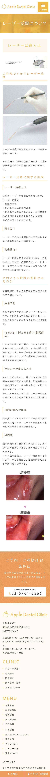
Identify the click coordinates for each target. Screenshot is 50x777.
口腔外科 (9, 724)
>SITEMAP (9, 762)
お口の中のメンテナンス (17, 734)
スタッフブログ (13, 688)
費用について (11, 753)
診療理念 (9, 673)
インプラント (12, 744)
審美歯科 (9, 715)
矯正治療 (9, 739)
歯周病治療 (10, 710)
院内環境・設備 (13, 683)
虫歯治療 (9, 705)
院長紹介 (9, 678)
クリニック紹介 (13, 669)
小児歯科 (9, 730)
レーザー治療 (12, 749)
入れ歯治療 (10, 719)
